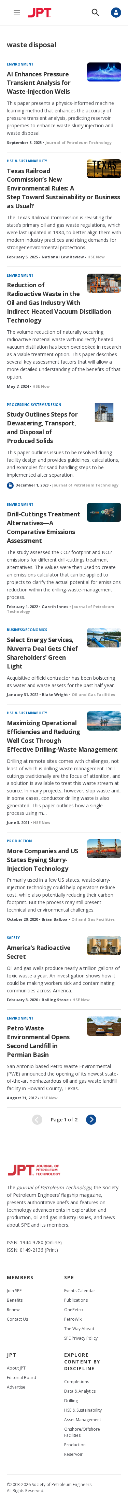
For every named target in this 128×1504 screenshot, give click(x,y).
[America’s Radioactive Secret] (104, 945)
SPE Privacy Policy (81, 1338)
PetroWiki (73, 1319)
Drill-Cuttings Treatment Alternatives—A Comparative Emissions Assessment (43, 527)
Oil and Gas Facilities (93, 694)
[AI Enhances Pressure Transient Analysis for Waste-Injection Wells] (104, 71)
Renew (13, 1310)
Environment (20, 64)
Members (20, 1277)
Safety (13, 937)
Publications (76, 1300)
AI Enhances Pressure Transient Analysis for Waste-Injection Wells (38, 83)
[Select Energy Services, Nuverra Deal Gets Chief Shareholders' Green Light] (104, 637)
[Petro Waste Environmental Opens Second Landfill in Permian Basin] (104, 1025)
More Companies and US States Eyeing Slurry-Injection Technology (42, 860)
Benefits (15, 1300)
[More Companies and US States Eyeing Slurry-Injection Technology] (104, 848)
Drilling (71, 1401)
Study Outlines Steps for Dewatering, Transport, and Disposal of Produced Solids (42, 427)
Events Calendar (79, 1291)
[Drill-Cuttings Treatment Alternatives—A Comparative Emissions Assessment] (104, 512)
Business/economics (27, 629)
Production (19, 841)
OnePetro (73, 1310)
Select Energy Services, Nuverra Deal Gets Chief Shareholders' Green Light (42, 653)
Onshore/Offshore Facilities (82, 1432)
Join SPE (14, 1291)
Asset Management (82, 1420)
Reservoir (73, 1454)
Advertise (16, 1387)
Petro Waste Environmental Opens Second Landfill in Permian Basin (38, 1041)
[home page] (41, 12)
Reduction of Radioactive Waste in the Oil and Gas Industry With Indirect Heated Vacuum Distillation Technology (59, 302)
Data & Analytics (80, 1391)
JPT (12, 1355)
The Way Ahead (79, 1329)
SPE (69, 1277)
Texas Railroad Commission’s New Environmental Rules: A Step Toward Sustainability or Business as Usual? (63, 188)
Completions (76, 1381)
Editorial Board (21, 1377)
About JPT (16, 1368)
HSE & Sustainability (27, 161)
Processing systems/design (34, 404)
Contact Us (17, 1319)
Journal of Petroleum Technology (78, 142)
